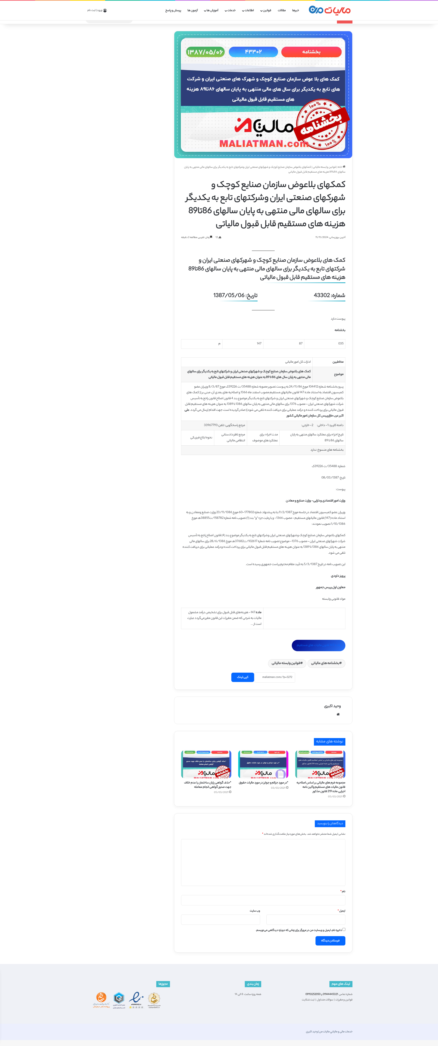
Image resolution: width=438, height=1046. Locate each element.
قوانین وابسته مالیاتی (324, 167)
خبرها (295, 10)
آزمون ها (193, 10)
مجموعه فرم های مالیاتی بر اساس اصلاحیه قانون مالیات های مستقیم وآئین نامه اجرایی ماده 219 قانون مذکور (321, 787)
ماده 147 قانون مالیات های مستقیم (318, 645)
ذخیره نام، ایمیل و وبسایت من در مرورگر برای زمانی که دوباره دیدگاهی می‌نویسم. (299, 930)
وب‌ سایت (255, 911)
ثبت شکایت (308, 1000)
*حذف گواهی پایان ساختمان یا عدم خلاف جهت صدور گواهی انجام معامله (207, 785)
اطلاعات (249, 10)
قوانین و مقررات (343, 1000)
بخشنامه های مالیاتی (325, 663)
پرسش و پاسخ (173, 10)
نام (342, 891)
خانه (340, 167)
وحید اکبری (332, 706)
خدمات (231, 10)
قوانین (267, 10)
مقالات (282, 10)
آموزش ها (212, 10)
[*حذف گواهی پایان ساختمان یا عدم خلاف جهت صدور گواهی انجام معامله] (206, 764)
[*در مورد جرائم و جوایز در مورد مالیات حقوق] (263, 764)
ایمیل (341, 911)
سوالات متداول (325, 1000)
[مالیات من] (329, 10)
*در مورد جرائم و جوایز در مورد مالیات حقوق (263, 782)
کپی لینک (242, 677)
